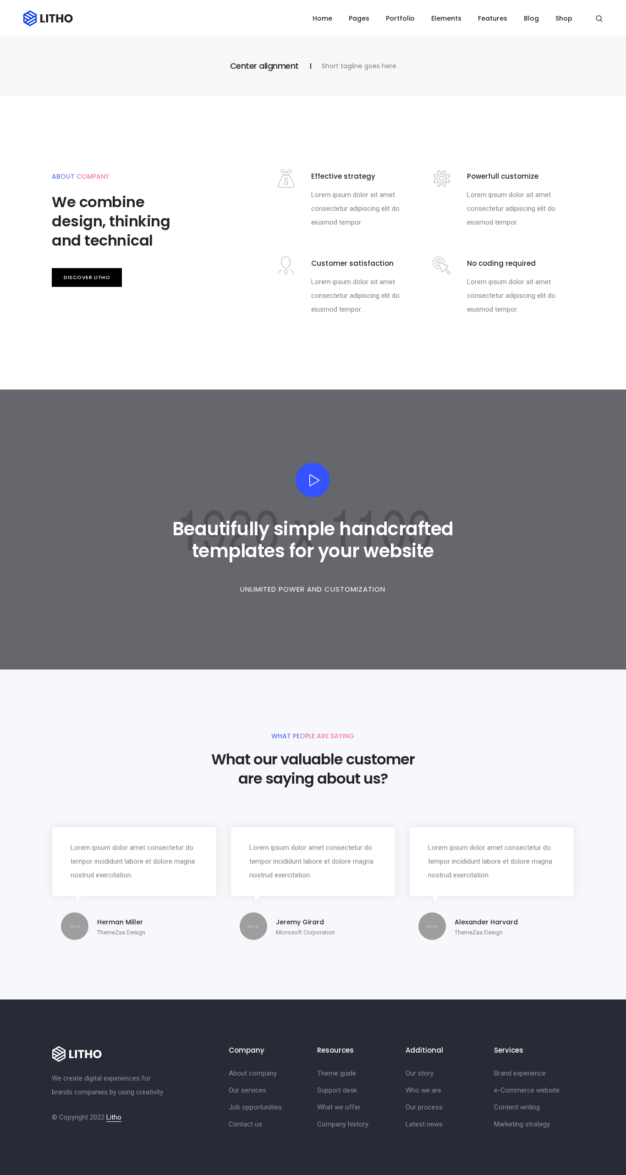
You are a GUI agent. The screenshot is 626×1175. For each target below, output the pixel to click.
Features (492, 18)
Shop (563, 18)
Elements (446, 18)
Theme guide (336, 1073)
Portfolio (400, 18)
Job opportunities (255, 1107)
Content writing (517, 1107)
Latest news (424, 1124)
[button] (87, 277)
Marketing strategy (522, 1124)
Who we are (423, 1090)
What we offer (339, 1107)
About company (253, 1073)
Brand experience (520, 1073)
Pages (359, 18)
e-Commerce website (527, 1090)
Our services (247, 1090)
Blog (531, 18)
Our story (420, 1073)
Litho (113, 1117)
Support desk (337, 1090)
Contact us (245, 1124)
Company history (342, 1124)
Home (322, 18)
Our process (424, 1107)
